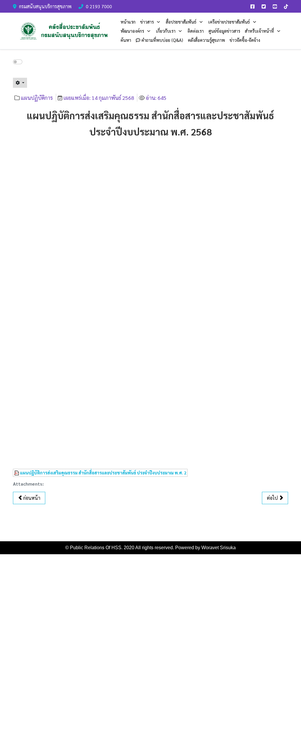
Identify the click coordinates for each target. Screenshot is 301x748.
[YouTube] (275, 6)
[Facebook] (252, 6)
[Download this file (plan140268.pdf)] (17, 472)
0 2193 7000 (99, 6)
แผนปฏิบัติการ (37, 97)
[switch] (17, 61)
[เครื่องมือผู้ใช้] (20, 83)
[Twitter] (264, 6)
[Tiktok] (286, 6)
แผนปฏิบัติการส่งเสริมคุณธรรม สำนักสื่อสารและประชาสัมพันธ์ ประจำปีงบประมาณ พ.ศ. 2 (103, 472)
